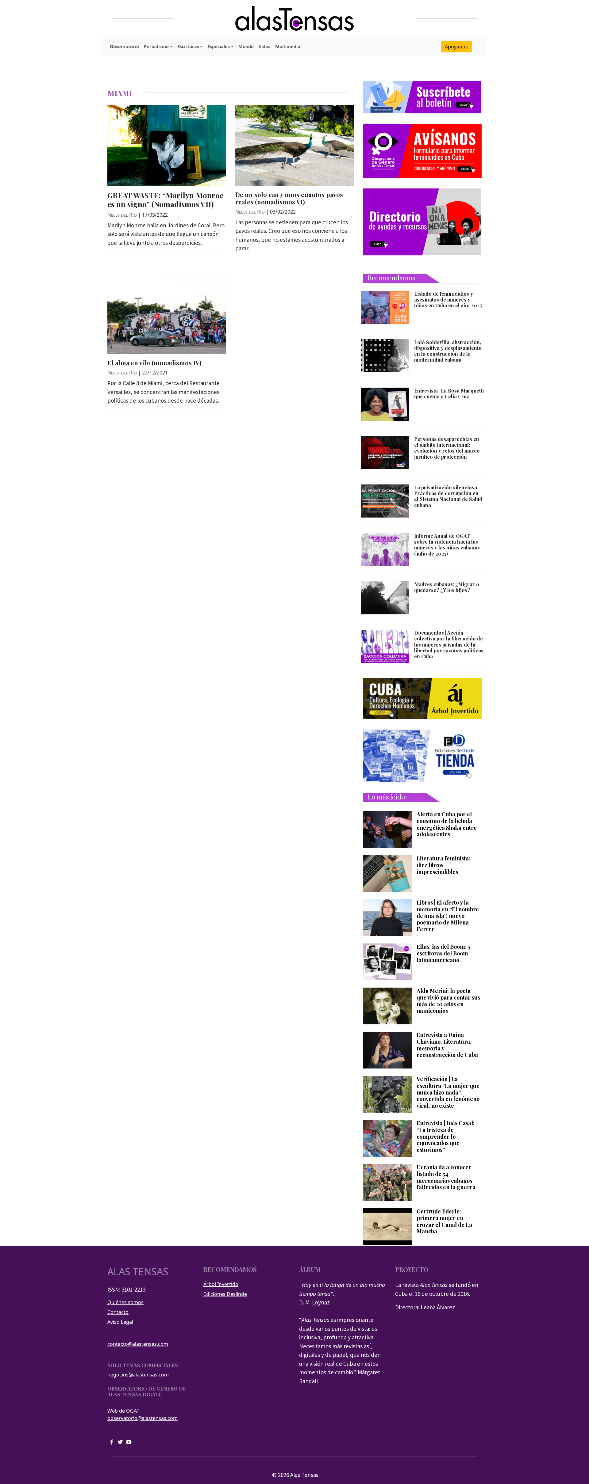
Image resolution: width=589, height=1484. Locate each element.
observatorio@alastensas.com (142, 1418)
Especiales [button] (218, 46)
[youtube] (129, 1441)
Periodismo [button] (156, 46)
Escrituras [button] (188, 46)
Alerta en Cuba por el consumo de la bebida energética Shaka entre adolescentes (447, 824)
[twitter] (120, 1441)
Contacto (118, 1312)
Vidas (264, 46)
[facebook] (111, 1441)
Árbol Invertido (220, 1284)
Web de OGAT (123, 1410)
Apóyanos (456, 46)
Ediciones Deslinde (225, 1294)
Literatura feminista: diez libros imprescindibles (443, 865)
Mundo (246, 46)
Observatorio (124, 46)
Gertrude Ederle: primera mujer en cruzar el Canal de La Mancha (444, 1221)
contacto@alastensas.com (137, 1344)
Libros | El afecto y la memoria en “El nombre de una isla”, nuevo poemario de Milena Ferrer (448, 915)
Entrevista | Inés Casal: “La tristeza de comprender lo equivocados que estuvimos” (446, 1136)
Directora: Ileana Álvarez (425, 1307)
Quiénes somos (125, 1302)
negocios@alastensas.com (138, 1374)
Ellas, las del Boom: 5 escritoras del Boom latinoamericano (443, 953)
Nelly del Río (122, 214)
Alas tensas (137, 1271)
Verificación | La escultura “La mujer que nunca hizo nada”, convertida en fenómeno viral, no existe (448, 1092)
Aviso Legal (120, 1322)
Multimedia (287, 46)
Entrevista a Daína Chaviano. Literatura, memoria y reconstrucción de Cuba (447, 1045)
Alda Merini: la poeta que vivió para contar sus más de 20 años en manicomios (448, 1001)
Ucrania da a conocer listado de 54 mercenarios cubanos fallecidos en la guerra (446, 1177)
